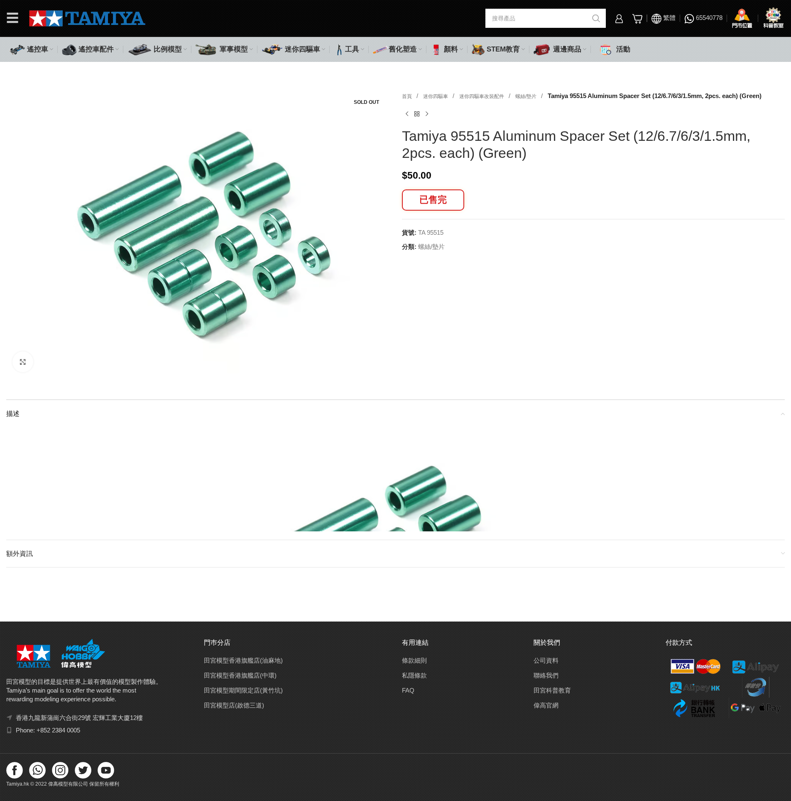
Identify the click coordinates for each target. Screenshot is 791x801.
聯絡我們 (546, 675)
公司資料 (546, 660)
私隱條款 (414, 675)
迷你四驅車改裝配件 (482, 96)
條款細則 (414, 660)
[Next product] (427, 114)
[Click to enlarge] (22, 361)
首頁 (407, 96)
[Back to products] (417, 114)
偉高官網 (546, 705)
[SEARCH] (596, 18)
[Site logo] (87, 17)
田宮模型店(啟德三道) (234, 705)
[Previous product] (407, 114)
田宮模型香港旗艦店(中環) (240, 675)
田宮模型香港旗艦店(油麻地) (243, 660)
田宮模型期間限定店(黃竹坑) (243, 690)
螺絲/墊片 (526, 96)
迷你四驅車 (436, 96)
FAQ (408, 690)
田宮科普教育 (552, 690)
